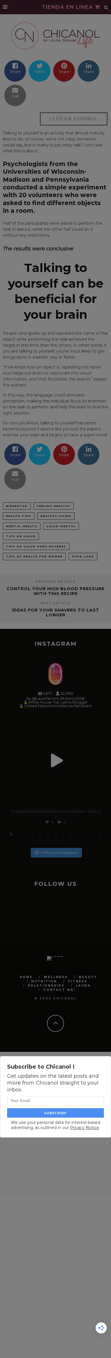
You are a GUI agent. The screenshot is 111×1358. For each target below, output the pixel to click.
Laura (83, 985)
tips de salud (21, 536)
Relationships (46, 985)
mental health (21, 526)
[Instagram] (95, 800)
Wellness (56, 977)
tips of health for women (34, 556)
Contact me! (59, 990)
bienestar (17, 506)
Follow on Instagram (59, 852)
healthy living (55, 516)
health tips (18, 516)
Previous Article (55, 582)
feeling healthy (54, 506)
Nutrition (44, 981)
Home (26, 977)
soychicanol (54, 719)
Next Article (56, 603)
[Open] (55, 760)
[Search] (106, 7)
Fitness (77, 981)
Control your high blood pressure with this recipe (55, 591)
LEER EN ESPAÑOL (73, 118)
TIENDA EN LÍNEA (68, 7)
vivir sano (83, 556)
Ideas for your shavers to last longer (55, 612)
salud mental (61, 526)
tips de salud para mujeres (36, 546)
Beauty (88, 977)
